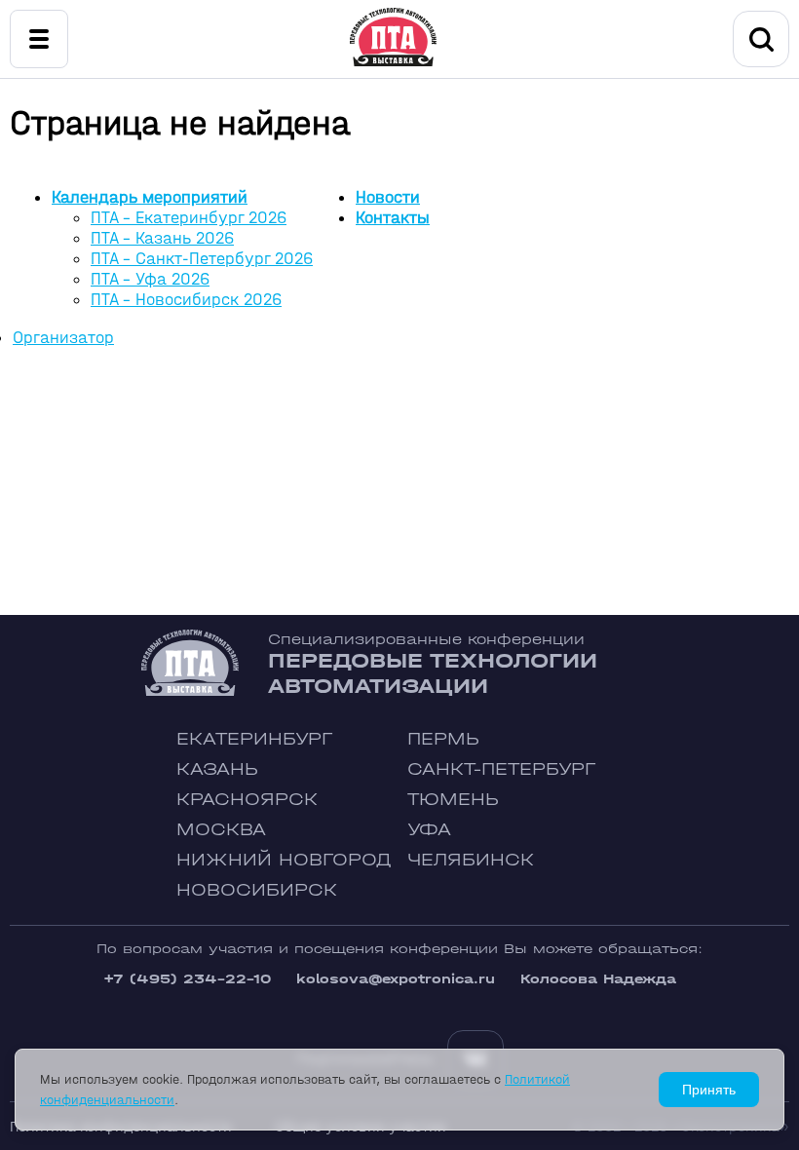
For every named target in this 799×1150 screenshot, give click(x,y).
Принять (709, 1089)
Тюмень (453, 799)
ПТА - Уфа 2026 (150, 279)
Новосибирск (256, 890)
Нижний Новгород (284, 860)
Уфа (429, 830)
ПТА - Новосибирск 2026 (186, 299)
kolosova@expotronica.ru (395, 979)
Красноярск (247, 799)
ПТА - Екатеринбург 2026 (188, 218)
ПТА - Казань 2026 (162, 238)
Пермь (443, 739)
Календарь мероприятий (149, 197)
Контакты (393, 218)
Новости (388, 197)
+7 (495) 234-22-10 (187, 979)
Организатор (63, 337)
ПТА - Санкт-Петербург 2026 (202, 259)
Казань (217, 769)
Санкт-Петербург (501, 769)
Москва (221, 830)
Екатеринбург (254, 739)
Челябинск (470, 860)
